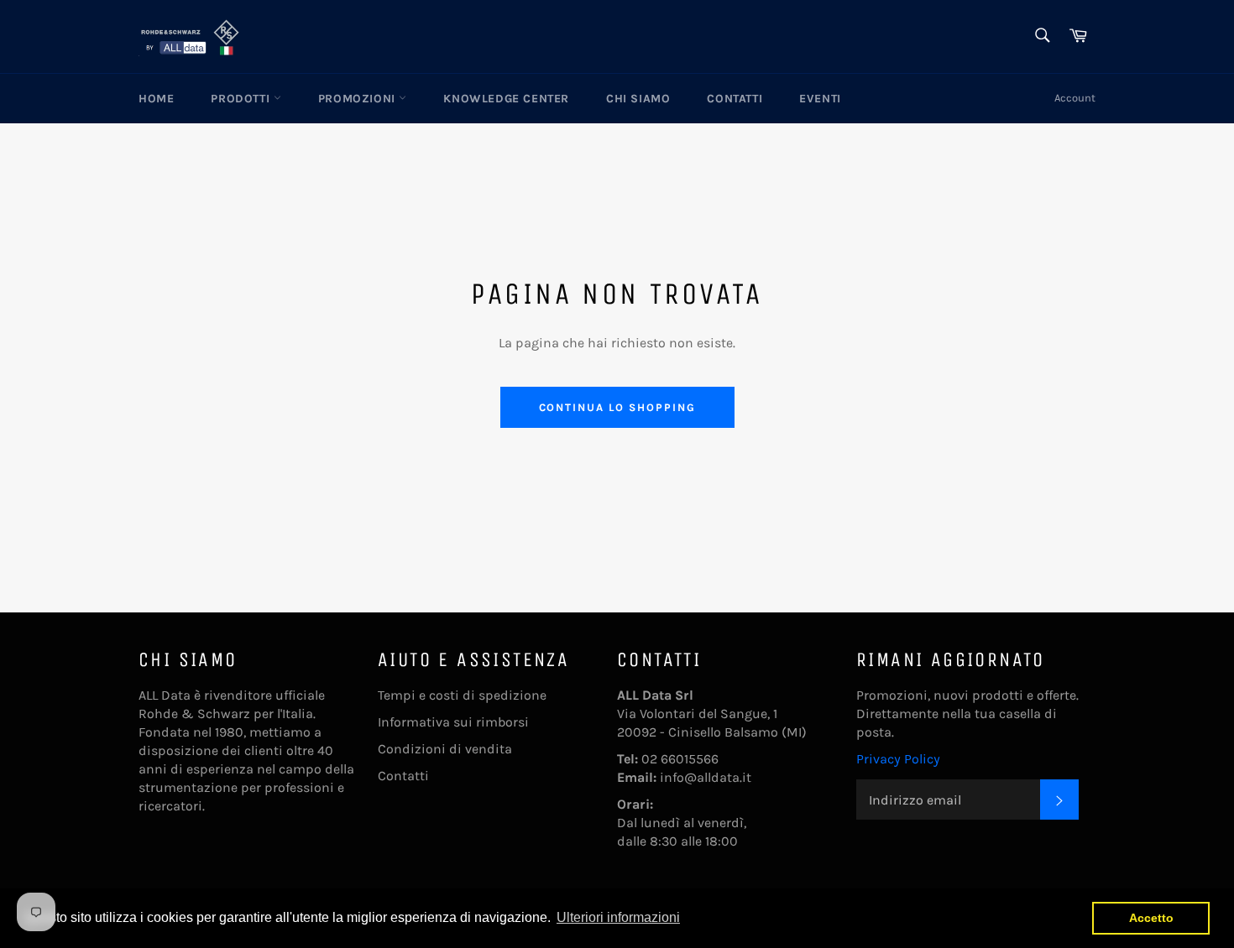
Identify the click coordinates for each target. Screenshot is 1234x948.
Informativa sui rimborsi (453, 722)
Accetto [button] (1151, 918)
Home (156, 98)
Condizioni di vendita (445, 749)
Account (1074, 97)
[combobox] (1041, 36)
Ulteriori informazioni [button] (618, 917)
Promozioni (359, 98)
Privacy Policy (898, 759)
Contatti (734, 98)
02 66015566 (680, 759)
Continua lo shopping (617, 407)
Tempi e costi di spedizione (462, 695)
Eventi (820, 98)
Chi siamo (638, 98)
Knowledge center (506, 98)
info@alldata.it (705, 777)
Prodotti (242, 98)
